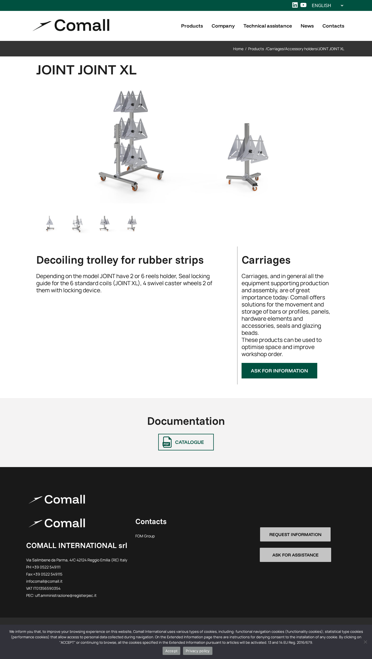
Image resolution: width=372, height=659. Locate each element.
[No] (365, 642)
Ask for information (279, 371)
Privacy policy (198, 651)
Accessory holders (301, 48)
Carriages (275, 48)
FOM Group (145, 535)
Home (238, 48)
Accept (171, 651)
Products (256, 48)
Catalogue (189, 442)
